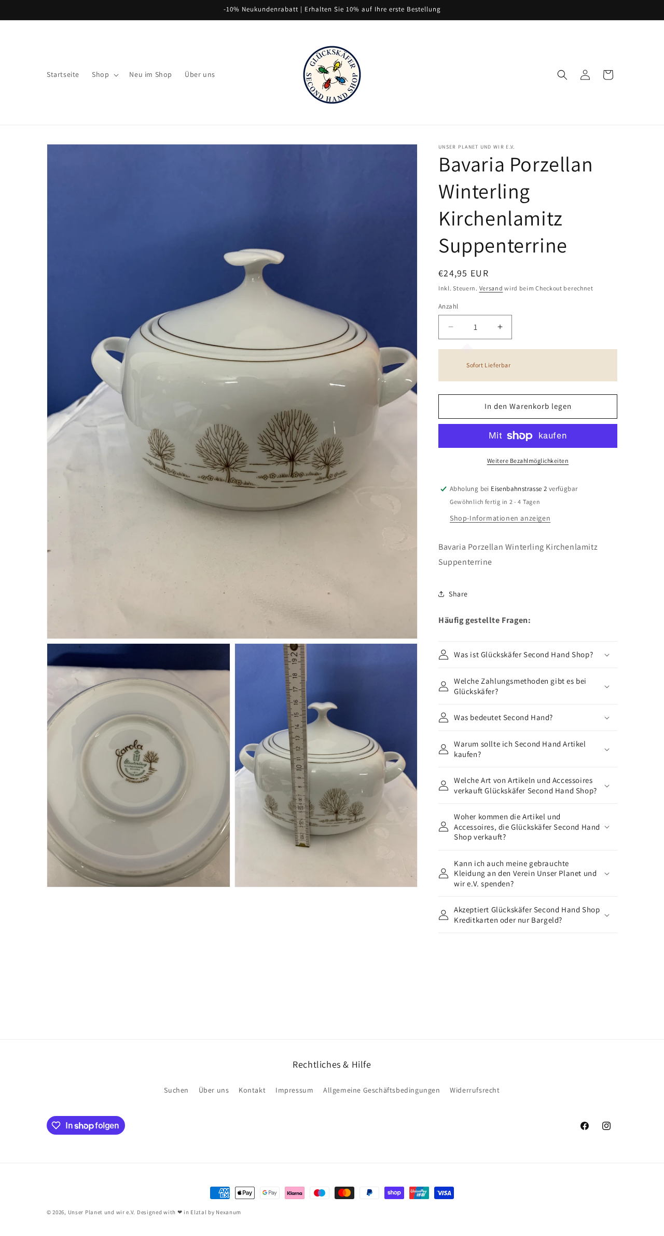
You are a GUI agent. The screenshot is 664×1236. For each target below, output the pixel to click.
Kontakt (252, 1090)
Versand (491, 288)
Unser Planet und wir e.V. (102, 1212)
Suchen (176, 1090)
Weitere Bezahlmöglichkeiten (528, 460)
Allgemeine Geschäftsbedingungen (381, 1090)
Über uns (214, 1090)
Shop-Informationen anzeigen (500, 518)
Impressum (294, 1090)
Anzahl (448, 306)
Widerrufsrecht (475, 1090)
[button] (104, 74)
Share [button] (458, 594)
